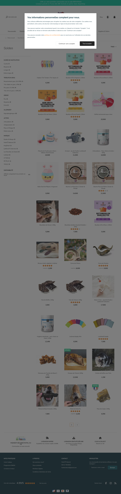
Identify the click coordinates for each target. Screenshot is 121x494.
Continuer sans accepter (67, 44)
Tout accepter (87, 44)
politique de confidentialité (52, 35)
